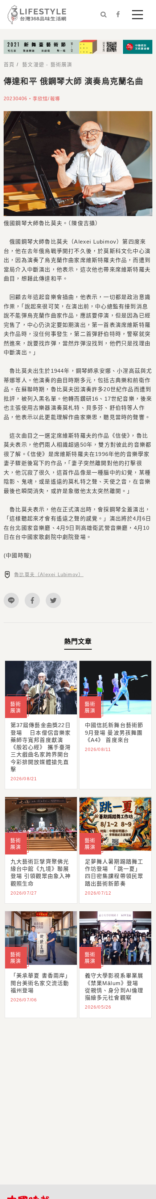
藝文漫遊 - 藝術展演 (47, 64)
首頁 (9, 64)
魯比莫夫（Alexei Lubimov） (48, 574)
